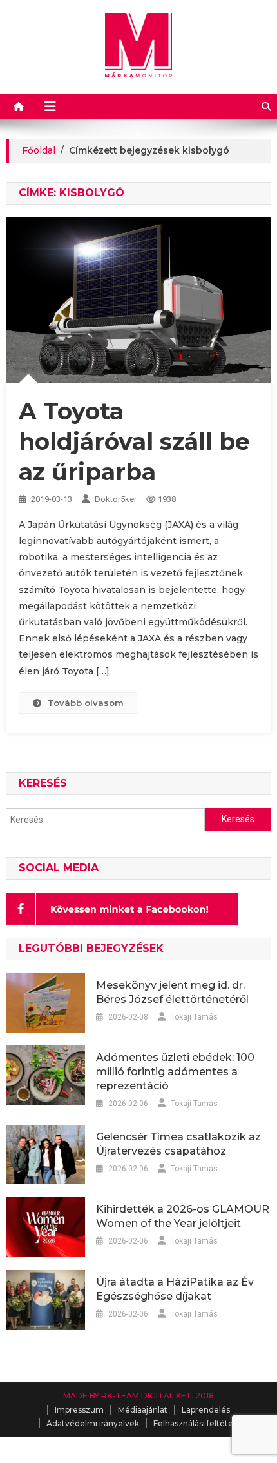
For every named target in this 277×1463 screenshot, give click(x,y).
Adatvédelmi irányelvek (92, 1423)
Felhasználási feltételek (199, 1423)
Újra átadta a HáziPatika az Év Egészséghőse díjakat (175, 1289)
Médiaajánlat (142, 1410)
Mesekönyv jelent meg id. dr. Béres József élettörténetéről (172, 992)
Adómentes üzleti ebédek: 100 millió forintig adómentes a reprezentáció (175, 1071)
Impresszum (79, 1410)
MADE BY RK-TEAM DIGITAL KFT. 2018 (138, 1395)
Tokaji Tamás (194, 1017)
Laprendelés (206, 1410)
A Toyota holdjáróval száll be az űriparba (134, 441)
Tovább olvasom (86, 703)
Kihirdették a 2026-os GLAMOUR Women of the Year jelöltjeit (182, 1216)
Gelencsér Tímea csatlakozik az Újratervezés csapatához (178, 1144)
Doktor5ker (116, 499)
